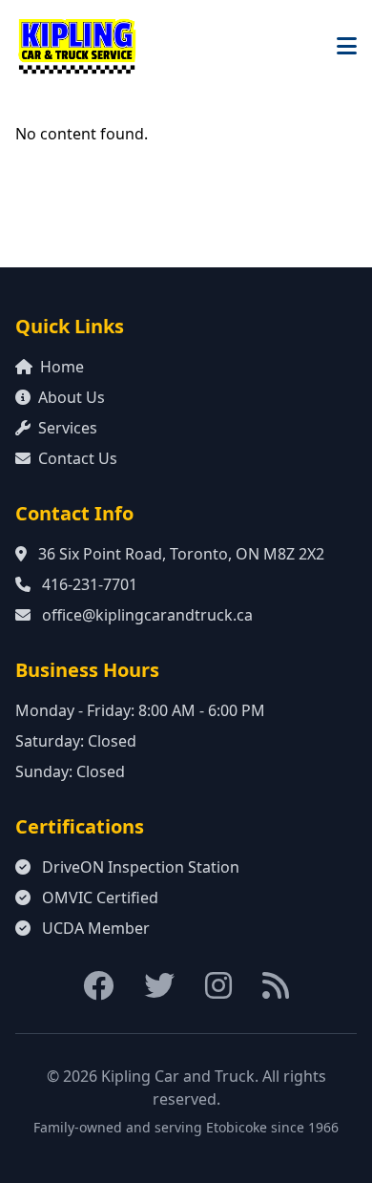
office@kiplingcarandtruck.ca (147, 614)
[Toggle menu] (347, 46)
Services (67, 427)
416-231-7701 (89, 584)
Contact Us (77, 458)
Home (62, 366)
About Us (71, 397)
